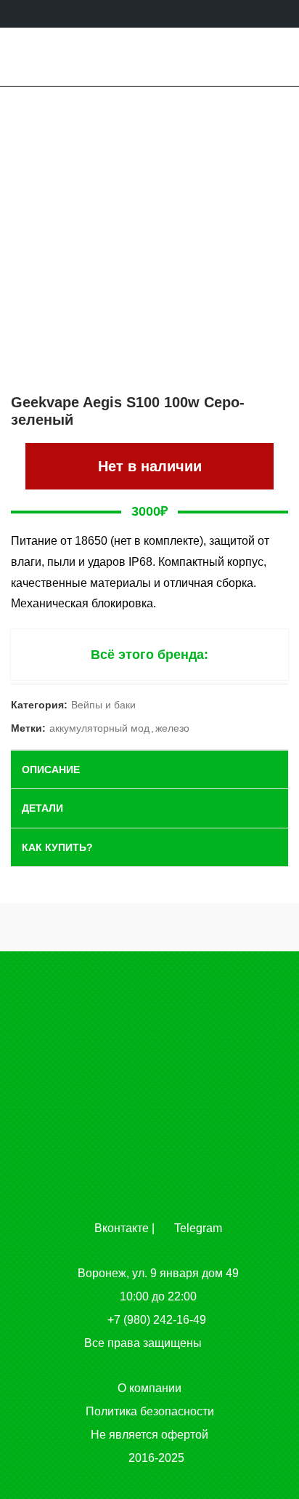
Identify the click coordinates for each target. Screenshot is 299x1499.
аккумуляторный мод (99, 728)
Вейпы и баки (103, 705)
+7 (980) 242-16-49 (156, 1320)
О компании (149, 1388)
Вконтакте (120, 1228)
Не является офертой (149, 1434)
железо (172, 728)
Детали (42, 808)
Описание (51, 769)
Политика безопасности (150, 1411)
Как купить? (57, 847)
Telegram (196, 1228)
